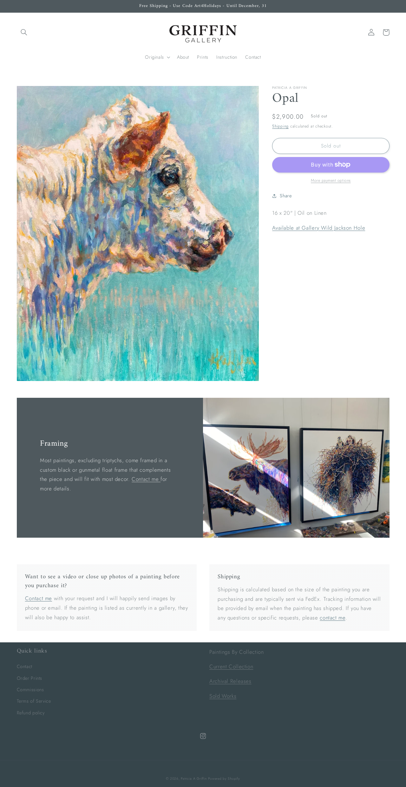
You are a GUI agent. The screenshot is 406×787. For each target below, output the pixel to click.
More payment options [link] (331, 180)
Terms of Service (34, 701)
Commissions (30, 689)
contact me (332, 617)
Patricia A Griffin (193, 778)
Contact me (146, 479)
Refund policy (31, 712)
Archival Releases (230, 681)
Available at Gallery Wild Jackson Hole (318, 227)
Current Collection (231, 666)
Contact (24, 666)
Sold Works (222, 696)
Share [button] (285, 195)
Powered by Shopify (224, 778)
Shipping (280, 126)
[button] (24, 32)
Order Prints (30, 678)
